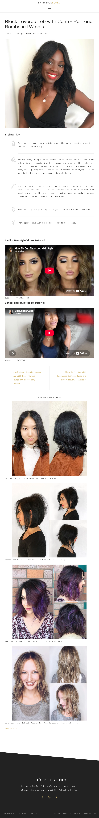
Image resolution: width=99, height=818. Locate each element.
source (8, 34)
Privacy (77, 814)
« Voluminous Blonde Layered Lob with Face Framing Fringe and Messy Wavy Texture (27, 378)
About (57, 814)
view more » (11, 729)
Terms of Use (90, 814)
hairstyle (49, 3)
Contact (67, 814)
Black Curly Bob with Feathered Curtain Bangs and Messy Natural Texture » (71, 376)
